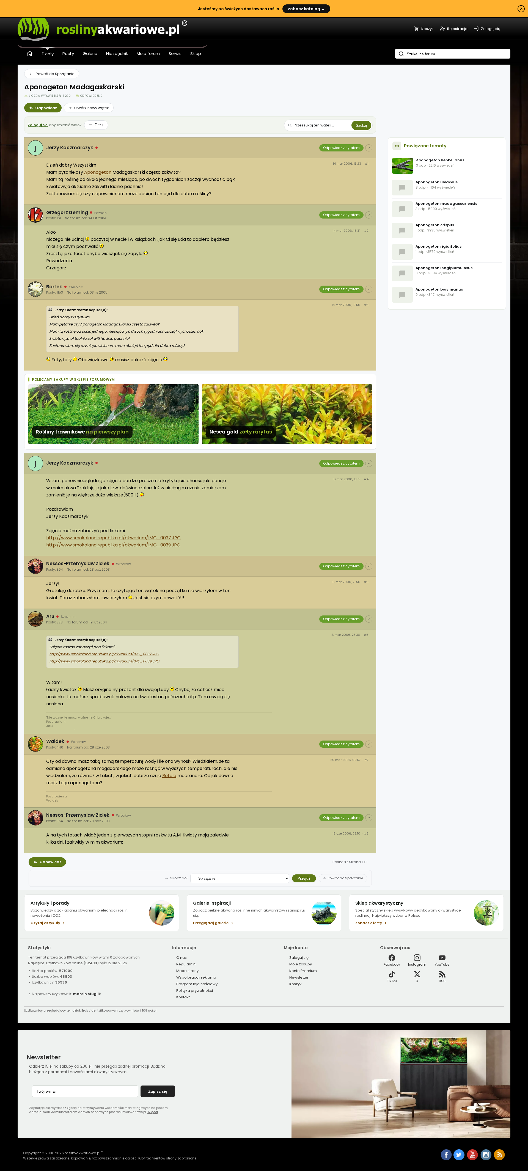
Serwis (175, 53)
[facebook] (446, 1155)
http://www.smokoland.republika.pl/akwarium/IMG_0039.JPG (113, 545)
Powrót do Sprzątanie (55, 73)
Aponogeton (97, 172)
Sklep (195, 53)
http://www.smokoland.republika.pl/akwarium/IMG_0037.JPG (113, 538)
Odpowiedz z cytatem (341, 147)
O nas (181, 957)
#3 (366, 305)
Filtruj (99, 125)
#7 (366, 760)
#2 (366, 231)
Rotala (169, 775)
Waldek (55, 741)
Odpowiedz (46, 108)
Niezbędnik (117, 53)
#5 (366, 582)
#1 (367, 164)
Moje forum (148, 53)
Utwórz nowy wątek (91, 108)
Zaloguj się (38, 125)
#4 (366, 479)
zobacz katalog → (306, 9)
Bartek (54, 286)
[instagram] (486, 1159)
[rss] (499, 1159)
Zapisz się (157, 1091)
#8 (366, 834)
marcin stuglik (87, 993)
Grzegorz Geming (67, 212)
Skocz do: (179, 878)
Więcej (152, 1112)
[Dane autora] (368, 147)
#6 (366, 635)
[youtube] (473, 1159)
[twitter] (459, 1159)
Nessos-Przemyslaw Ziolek (77, 563)
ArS (50, 616)
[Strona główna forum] (29, 53)
